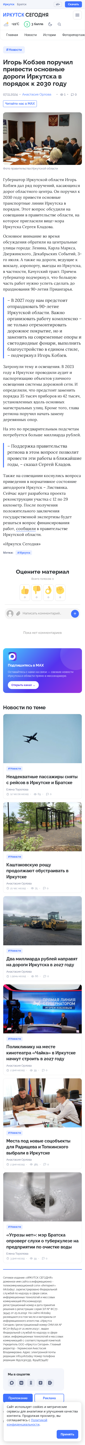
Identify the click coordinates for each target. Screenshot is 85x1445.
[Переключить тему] (50, 24)
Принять (67, 1434)
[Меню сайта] (77, 15)
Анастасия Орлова (36, 94)
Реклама (49, 1398)
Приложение (17, 1398)
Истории (49, 35)
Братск (22, 4)
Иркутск (8, 4)
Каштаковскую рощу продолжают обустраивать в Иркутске (37, 870)
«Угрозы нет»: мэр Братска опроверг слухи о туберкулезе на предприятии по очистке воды (42, 1241)
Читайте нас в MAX (20, 104)
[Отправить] (75, 614)
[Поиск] (59, 24)
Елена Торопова (17, 789)
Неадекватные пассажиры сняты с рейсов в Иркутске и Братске (42, 779)
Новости (30, 35)
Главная (12, 35)
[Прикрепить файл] (18, 613)
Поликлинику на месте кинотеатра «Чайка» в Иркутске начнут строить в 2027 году (41, 1052)
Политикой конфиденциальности (27, 1422)
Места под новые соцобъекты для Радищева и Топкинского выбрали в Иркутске (38, 1147)
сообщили (26, 528)
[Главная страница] (25, 15)
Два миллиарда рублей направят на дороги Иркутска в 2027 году (42, 962)
